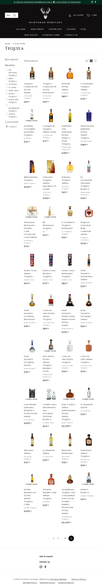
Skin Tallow (31, 35)
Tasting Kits (55, 29)
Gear (83, 29)
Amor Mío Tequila (13, 101)
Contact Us (71, 35)
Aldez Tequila (12, 95)
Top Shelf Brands (58, 579)
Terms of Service (66, 583)
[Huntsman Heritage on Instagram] (41, 566)
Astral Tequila (12, 115)
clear (15, 122)
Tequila (12, 127)
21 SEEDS (12, 84)
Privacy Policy (79, 579)
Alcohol (21, 29)
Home (7, 44)
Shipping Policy (47, 583)
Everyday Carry (51, 35)
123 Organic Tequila (12, 73)
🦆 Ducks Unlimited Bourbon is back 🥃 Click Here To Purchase (47, 2)
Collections (19, 44)
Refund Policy (30, 583)
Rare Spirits (37, 29)
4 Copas (12, 87)
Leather (71, 29)
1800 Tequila (12, 79)
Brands (10, 65)
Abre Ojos (13, 90)
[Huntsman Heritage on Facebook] (45, 566)
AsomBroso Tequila (14, 109)
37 (65, 538)
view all (14, 60)
